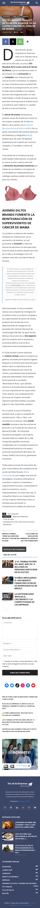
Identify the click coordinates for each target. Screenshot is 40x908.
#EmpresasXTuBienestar (20, 516)
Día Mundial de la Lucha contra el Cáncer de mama (18, 522)
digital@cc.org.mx (24, 801)
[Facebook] (5, 41)
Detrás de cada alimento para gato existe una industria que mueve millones (19, 730)
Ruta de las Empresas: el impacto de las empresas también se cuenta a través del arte (18, 706)
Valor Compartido (13, 514)
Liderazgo (25, 16)
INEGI (28, 135)
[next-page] (7, 610)
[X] (13, 41)
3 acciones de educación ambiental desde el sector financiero (29, 537)
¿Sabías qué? (16, 16)
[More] (27, 41)
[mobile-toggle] (3, 3)
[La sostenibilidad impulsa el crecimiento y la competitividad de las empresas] (7, 596)
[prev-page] (3, 610)
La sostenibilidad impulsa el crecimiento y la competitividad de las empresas (24, 599)
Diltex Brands (7, 524)
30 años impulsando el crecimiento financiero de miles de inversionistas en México (25, 583)
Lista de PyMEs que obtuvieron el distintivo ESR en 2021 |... (26, 836)
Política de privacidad (24, 905)
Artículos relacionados (14, 549)
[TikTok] (23, 807)
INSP (28, 128)
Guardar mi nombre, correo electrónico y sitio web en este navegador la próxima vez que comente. (19, 663)
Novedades (6, 16)
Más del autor (10, 555)
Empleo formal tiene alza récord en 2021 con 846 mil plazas (11, 537)
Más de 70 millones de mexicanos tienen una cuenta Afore (20, 698)
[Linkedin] (17, 807)
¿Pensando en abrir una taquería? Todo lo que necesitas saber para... (25, 824)
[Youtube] (35, 807)
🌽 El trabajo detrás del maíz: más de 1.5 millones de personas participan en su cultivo (25, 567)
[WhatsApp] (20, 41)
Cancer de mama (8, 519)
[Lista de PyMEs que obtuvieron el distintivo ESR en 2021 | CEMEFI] (7, 836)
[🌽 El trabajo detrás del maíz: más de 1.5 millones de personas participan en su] (7, 564)
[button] (37, 3)
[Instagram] (11, 807)
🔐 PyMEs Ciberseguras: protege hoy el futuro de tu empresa (17, 714)
